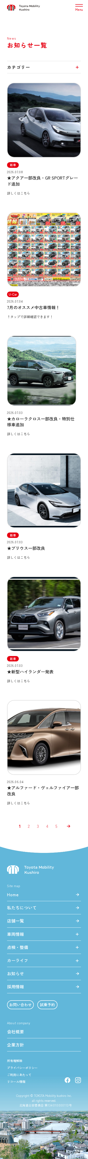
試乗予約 (47, 1004)
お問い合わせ (20, 1004)
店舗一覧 (15, 921)
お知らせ (15, 973)
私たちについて (22, 907)
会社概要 (15, 1031)
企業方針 (15, 1045)
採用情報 (15, 986)
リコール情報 (16, 1082)
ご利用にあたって (19, 1075)
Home (13, 894)
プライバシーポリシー (22, 1068)
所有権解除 (14, 1061)
